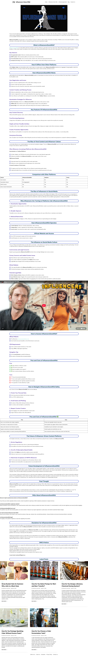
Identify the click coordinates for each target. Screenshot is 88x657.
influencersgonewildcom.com (23, 339)
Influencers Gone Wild (52, 2)
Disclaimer (43, 654)
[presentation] (14, 570)
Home (46, 2)
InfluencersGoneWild (13, 47)
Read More (4, 601)
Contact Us (73, 2)
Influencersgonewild (62, 2)
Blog (68, 2)
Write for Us (32, 654)
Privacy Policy (49, 654)
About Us (38, 654)
